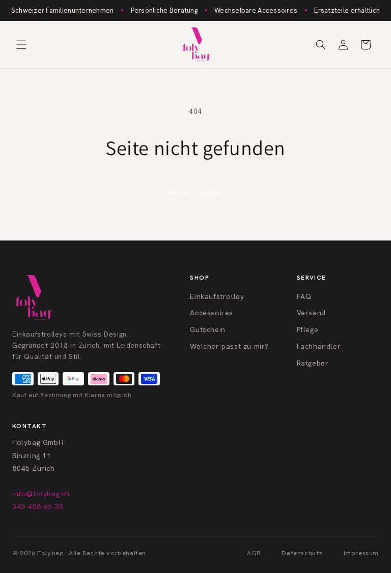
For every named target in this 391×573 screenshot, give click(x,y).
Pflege (308, 329)
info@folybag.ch (41, 493)
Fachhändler (319, 346)
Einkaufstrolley (217, 296)
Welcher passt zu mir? (229, 346)
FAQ (304, 296)
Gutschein (207, 329)
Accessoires (211, 312)
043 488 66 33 (37, 506)
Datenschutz (302, 553)
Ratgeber (313, 363)
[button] (21, 45)
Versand (311, 312)
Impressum (361, 553)
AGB (254, 553)
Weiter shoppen (195, 192)
